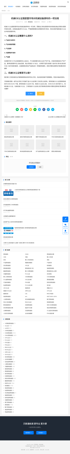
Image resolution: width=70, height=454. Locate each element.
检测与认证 (8, 383)
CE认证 (27, 265)
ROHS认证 (8, 349)
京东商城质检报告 (30, 299)
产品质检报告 (7, 262)
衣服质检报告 (8, 400)
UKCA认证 (6, 288)
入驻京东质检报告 (8, 313)
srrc (26, 296)
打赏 (40, 93)
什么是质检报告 (7, 279)
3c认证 (7, 325)
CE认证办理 (28, 279)
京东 (4, 260)
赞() (49, 22)
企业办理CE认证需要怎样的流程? (57, 117)
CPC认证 (49, 291)
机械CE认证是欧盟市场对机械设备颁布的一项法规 (35, 18)
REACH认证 (28, 302)
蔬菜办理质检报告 (56, 151)
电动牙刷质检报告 (51, 307)
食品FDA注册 (28, 307)
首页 (5, 6)
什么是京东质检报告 (52, 310)
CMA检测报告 (8, 330)
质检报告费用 (7, 268)
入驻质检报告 (7, 299)
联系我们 (29, 432)
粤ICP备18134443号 (35, 447)
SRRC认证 (28, 291)
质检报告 (35, 2)
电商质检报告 (50, 268)
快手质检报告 (8, 373)
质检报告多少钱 (29, 268)
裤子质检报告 (8, 402)
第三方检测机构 (29, 260)
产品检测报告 (7, 282)
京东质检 (49, 274)
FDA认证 (7, 345)
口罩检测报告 (25, 6)
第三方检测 (50, 257)
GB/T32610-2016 (52, 296)
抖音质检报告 (28, 305)
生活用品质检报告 (9, 392)
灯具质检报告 (28, 310)
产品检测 (49, 262)
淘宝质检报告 (52, 6)
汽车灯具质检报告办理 (57, 137)
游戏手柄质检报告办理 (26, 137)
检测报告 (18, 6)
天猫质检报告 (43, 6)
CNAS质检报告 (51, 276)
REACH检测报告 (7, 302)
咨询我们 (41, 432)
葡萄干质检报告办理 (41, 137)
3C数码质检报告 (9, 323)
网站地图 (41, 444)
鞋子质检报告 (50, 299)
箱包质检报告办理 (9, 137)
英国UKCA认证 (7, 291)
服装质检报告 (7, 271)
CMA (4, 257)
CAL (26, 293)
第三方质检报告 (29, 271)
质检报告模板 (50, 279)
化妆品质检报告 (9, 361)
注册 (40, 167)
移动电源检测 (7, 305)
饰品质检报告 (8, 412)
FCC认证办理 (28, 285)
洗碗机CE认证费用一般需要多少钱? (13, 117)
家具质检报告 (8, 369)
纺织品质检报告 (9, 397)
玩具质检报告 (7, 285)
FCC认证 (27, 274)
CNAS (26, 254)
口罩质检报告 (7, 310)
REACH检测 (50, 293)
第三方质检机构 (7, 276)
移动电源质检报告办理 (26, 151)
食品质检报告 (8, 409)
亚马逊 (48, 285)
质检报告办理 (50, 254)
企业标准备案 (28, 313)
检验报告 (49, 265)
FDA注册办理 (50, 313)
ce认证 (7, 328)
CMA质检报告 (29, 276)
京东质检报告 (34, 6)
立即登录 (31, 167)
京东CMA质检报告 (52, 305)
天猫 (26, 257)
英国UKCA (50, 288)
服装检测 (5, 293)
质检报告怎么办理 (51, 271)
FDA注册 (27, 282)
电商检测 (27, 288)
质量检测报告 (28, 262)
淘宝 (48, 260)
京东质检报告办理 (8, 307)
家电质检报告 (50, 302)
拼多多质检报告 (62, 6)
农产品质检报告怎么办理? (43, 151)
